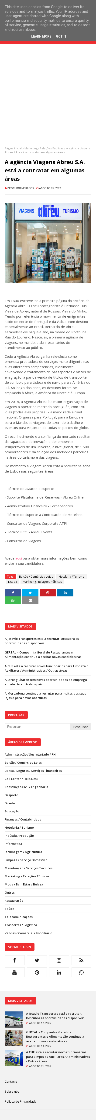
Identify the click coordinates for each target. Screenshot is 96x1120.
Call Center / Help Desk (21, 779)
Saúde (9, 909)
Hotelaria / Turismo (71, 577)
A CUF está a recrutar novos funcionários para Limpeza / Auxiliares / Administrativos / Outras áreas (46, 668)
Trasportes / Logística (21, 925)
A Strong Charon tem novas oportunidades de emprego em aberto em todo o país (46, 682)
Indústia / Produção (19, 836)
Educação (12, 811)
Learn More (41, 36)
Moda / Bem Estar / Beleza (24, 884)
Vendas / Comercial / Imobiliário (28, 933)
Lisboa (12, 582)
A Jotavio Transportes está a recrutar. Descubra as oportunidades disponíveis (42, 641)
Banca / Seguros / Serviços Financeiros (33, 771)
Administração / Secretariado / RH (30, 754)
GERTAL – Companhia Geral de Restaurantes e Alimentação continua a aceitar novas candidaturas (43, 654)
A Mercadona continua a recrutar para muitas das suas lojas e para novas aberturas (45, 695)
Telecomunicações (19, 917)
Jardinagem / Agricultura (23, 852)
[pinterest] (37, 972)
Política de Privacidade (21, 1101)
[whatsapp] (82, 972)
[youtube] (15, 972)
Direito (10, 803)
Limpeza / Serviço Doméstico (26, 860)
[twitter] (37, 960)
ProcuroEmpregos (20, 188)
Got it (61, 36)
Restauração (14, 900)
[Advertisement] (48, 98)
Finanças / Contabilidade (23, 819)
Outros (10, 892)
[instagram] (59, 960)
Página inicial (13, 148)
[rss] (82, 960)
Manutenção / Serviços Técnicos (28, 868)
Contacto (11, 1081)
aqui (18, 558)
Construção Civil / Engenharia (26, 787)
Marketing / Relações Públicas (43, 148)
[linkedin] (59, 972)
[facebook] (15, 960)
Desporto (11, 795)
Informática (13, 844)
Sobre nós (12, 1091)
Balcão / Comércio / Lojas (36, 577)
